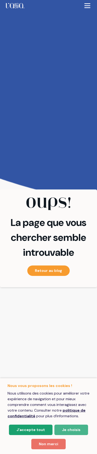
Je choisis (71, 429)
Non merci (48, 443)
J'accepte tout (30, 429)
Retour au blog (48, 270)
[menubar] (48, 5)
